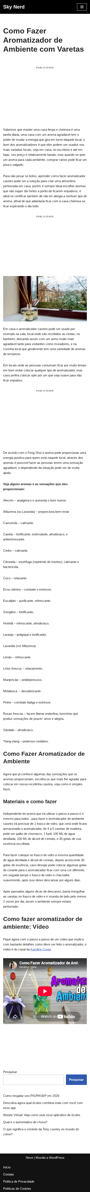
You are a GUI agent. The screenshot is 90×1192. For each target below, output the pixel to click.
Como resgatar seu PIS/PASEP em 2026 (31, 1095)
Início (6, 1167)
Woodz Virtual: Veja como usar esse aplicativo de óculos (41, 1115)
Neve (29, 1157)
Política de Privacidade (18, 1181)
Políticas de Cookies (17, 1188)
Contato (8, 1174)
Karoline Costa (41, 949)
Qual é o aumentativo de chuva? (25, 1122)
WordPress (56, 1157)
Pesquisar (10, 1072)
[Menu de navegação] (82, 6)
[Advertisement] (45, 98)
